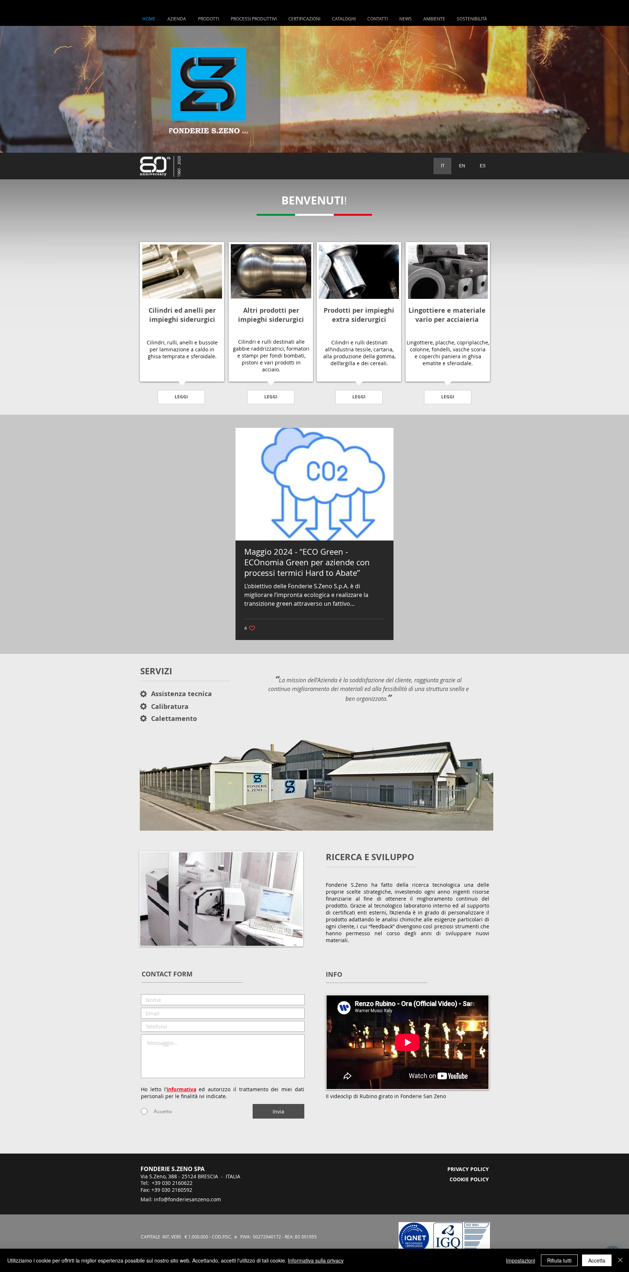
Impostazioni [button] (520, 1260)
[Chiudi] (620, 1260)
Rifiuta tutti (559, 1260)
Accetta (596, 1260)
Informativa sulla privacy (316, 1260)
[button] (253, 18)
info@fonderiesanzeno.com (187, 1199)
